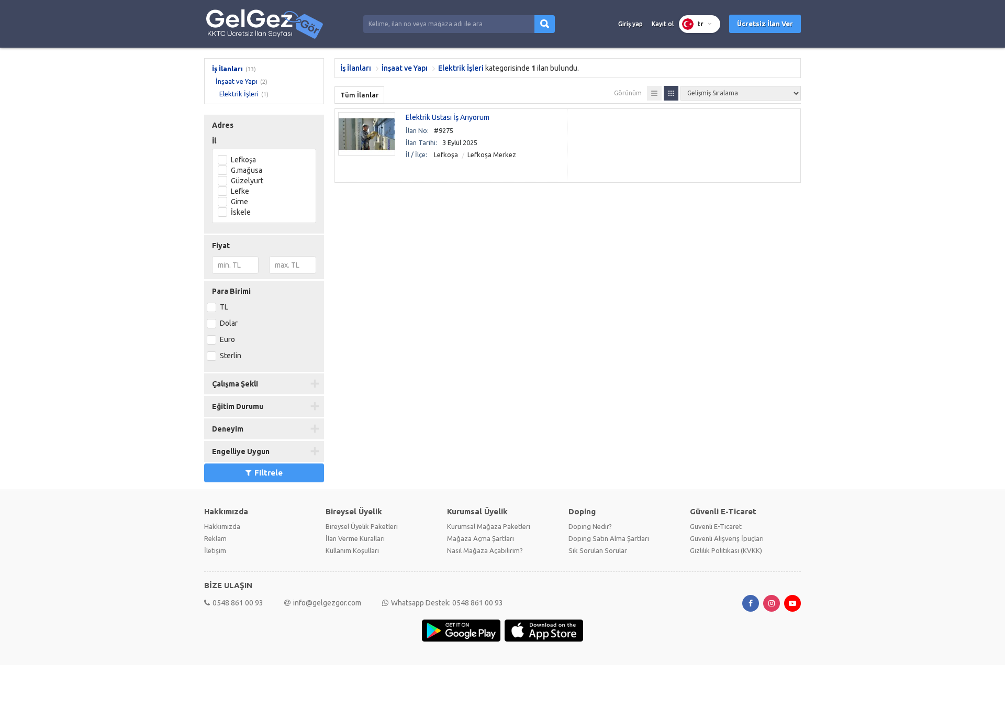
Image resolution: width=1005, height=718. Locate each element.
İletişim (215, 550)
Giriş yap (630, 23)
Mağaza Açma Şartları (480, 538)
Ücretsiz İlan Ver (765, 23)
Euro (227, 339)
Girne (239, 201)
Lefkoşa (243, 160)
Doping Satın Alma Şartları (608, 538)
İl (214, 141)
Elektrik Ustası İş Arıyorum (447, 117)
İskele (241, 212)
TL (224, 307)
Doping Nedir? (590, 526)
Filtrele (268, 472)
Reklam (215, 538)
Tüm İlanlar (359, 94)
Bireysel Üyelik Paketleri (362, 526)
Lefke (240, 191)
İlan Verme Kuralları (355, 538)
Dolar (229, 323)
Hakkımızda (222, 526)
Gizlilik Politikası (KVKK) (726, 550)
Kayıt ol (663, 23)
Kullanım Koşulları (352, 550)
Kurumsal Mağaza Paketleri (488, 526)
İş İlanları (227, 68)
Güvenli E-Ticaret (716, 526)
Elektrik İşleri (239, 93)
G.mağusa (246, 170)
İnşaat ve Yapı (237, 81)
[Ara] (544, 24)
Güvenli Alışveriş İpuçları (727, 538)
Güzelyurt (247, 180)
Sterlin (230, 355)
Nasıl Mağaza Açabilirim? (485, 550)
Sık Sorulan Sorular (597, 550)
